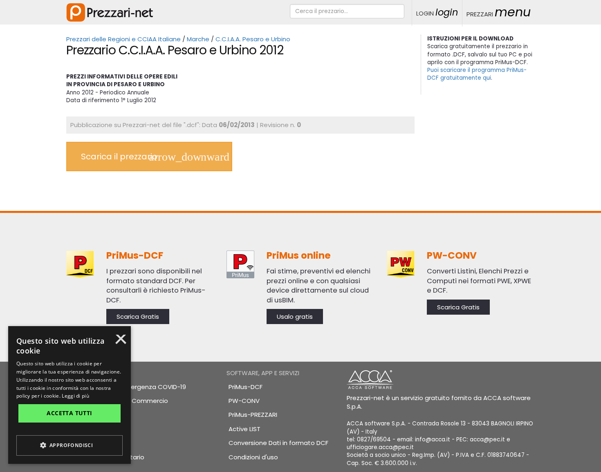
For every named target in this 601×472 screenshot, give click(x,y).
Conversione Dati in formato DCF (278, 442)
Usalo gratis (295, 316)
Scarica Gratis (138, 316)
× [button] (121, 342)
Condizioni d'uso (253, 457)
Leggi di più (75, 395)
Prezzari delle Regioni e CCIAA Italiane (123, 39)
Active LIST (244, 429)
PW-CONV (244, 400)
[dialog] (69, 395)
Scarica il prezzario (119, 156)
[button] (69, 445)
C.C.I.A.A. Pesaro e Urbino (252, 39)
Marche (198, 39)
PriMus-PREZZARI (253, 414)
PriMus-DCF (245, 387)
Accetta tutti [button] (69, 413)
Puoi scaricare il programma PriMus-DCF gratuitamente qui (477, 74)
